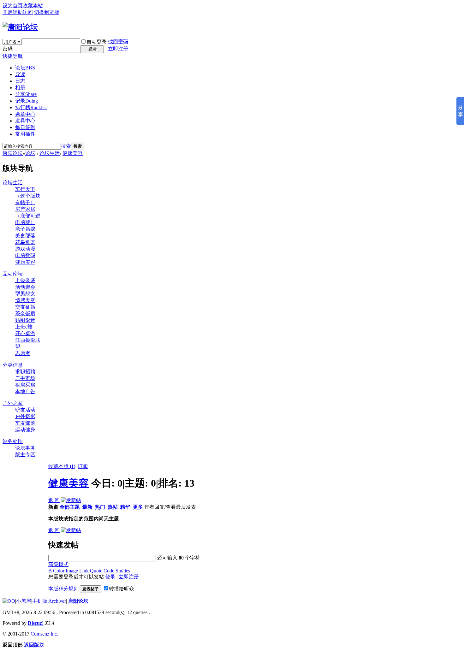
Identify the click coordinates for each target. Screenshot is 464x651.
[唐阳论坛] (20, 27)
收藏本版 (61, 466)
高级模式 (58, 564)
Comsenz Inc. (44, 633)
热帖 (113, 507)
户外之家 (13, 403)
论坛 (25, 67)
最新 (87, 507)
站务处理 (13, 441)
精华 (125, 507)
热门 (100, 507)
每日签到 (25, 127)
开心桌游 (25, 333)
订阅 (83, 466)
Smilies (123, 570)
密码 (8, 48)
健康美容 (72, 153)
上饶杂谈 (25, 280)
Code (109, 570)
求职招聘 (25, 371)
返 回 (54, 500)
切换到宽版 (46, 12)
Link (84, 570)
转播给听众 (121, 588)
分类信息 (13, 365)
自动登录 (96, 41)
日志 (20, 81)
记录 (26, 101)
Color (58, 570)
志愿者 (22, 353)
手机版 (39, 601)
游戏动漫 (25, 249)
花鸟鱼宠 (25, 242)
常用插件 (25, 134)
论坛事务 (25, 448)
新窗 (53, 507)
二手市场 (25, 378)
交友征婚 (25, 307)
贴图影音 (25, 320)
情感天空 (25, 300)
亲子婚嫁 (25, 229)
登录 (110, 576)
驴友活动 (25, 409)
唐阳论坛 (13, 153)
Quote (96, 570)
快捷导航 (13, 56)
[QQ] (9, 601)
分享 (26, 94)
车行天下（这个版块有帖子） (27, 195)
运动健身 (25, 429)
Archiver (57, 601)
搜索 (66, 146)
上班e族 (24, 326)
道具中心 (25, 120)
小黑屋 (23, 601)
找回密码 (118, 41)
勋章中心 (25, 114)
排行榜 (31, 107)
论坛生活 (49, 153)
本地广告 (25, 391)
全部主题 (70, 507)
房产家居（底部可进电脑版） (27, 215)
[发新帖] (71, 500)
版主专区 (25, 454)
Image (72, 570)
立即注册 (118, 48)
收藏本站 (33, 5)
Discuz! (36, 623)
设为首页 (13, 5)
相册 (20, 87)
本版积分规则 (63, 588)
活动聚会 (25, 287)
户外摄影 (25, 416)
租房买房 (25, 385)
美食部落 (25, 235)
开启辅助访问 (18, 12)
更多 (138, 507)
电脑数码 (25, 255)
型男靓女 (25, 293)
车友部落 (25, 423)
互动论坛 (13, 273)
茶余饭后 (25, 313)
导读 (20, 74)
